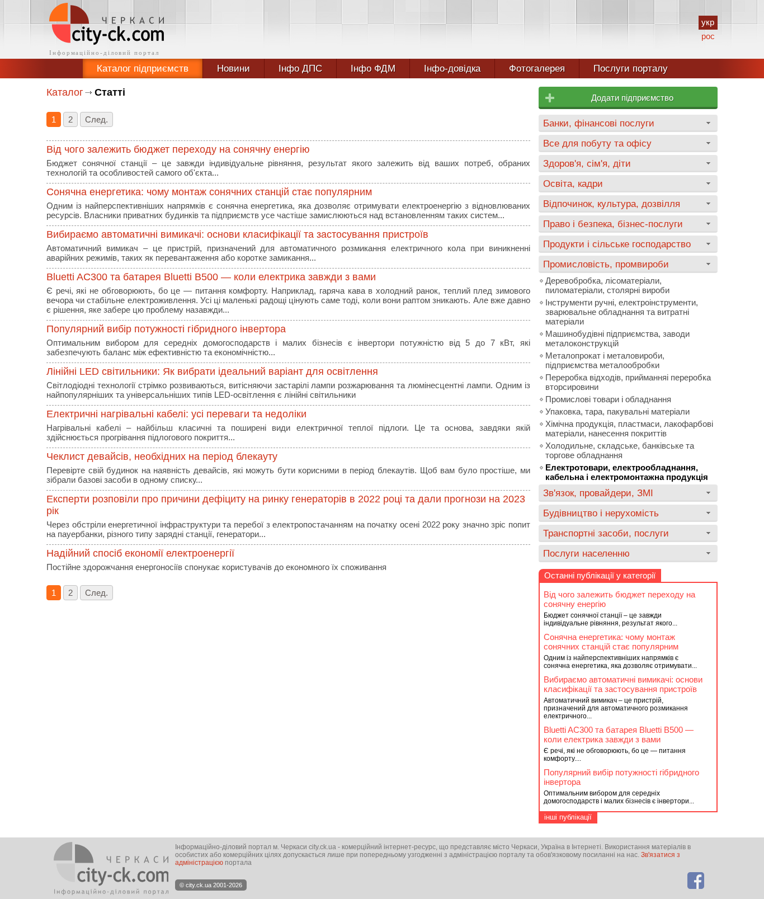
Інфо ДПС (300, 68)
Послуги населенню (586, 553)
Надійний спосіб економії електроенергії (140, 553)
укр (707, 22)
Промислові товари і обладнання (608, 399)
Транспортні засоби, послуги (606, 533)
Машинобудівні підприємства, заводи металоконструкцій (617, 338)
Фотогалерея (537, 68)
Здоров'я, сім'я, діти (587, 163)
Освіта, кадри (573, 183)
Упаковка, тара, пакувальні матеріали (617, 411)
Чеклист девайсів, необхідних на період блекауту (161, 456)
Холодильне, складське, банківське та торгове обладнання (619, 450)
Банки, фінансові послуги (598, 123)
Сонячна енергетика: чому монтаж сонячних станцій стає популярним (209, 191)
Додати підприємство (632, 97)
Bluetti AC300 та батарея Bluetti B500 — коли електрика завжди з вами (211, 277)
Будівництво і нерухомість (601, 513)
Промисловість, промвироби (606, 264)
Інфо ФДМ (373, 68)
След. (96, 119)
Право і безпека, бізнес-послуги (613, 224)
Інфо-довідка (452, 68)
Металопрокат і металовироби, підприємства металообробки (604, 360)
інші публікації (568, 817)
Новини (233, 68)
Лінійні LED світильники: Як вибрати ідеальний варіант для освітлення (212, 371)
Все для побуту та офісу (597, 143)
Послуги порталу (630, 68)
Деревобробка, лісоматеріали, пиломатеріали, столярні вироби (607, 285)
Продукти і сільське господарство (617, 244)
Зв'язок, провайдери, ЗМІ (598, 493)
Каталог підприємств (142, 68)
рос (708, 36)
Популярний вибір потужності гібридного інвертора (166, 329)
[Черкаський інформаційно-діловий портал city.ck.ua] (106, 29)
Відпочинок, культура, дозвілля (611, 204)
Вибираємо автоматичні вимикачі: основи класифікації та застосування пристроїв (237, 234)
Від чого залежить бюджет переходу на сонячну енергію (178, 149)
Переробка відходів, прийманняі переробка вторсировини (628, 382)
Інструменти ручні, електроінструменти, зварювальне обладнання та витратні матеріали (621, 312)
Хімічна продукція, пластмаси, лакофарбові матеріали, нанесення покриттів (629, 428)
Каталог (64, 92)
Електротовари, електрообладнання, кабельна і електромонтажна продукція (626, 472)
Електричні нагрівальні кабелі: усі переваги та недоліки (176, 414)
